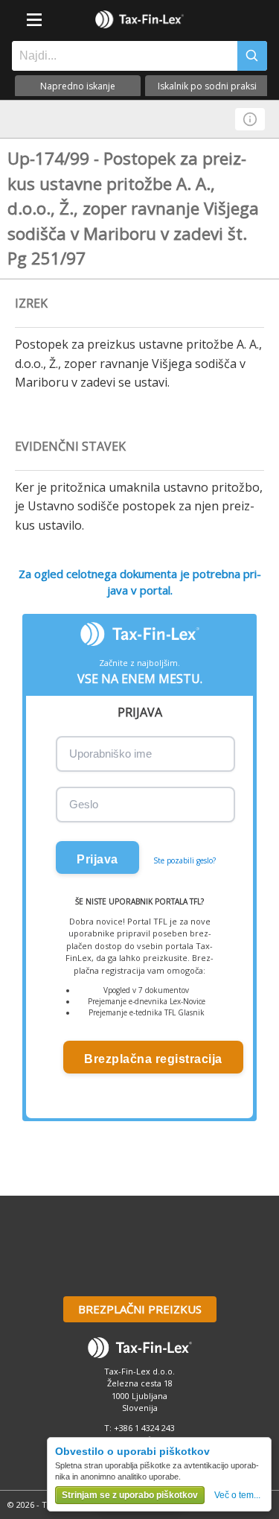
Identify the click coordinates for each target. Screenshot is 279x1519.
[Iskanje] (252, 56)
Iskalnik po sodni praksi (207, 86)
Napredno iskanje (77, 86)
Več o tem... (237, 1495)
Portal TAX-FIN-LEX (140, 19)
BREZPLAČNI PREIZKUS (140, 1308)
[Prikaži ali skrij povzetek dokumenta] (250, 119)
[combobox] (121, 56)
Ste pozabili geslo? (184, 860)
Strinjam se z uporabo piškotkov (130, 1495)
